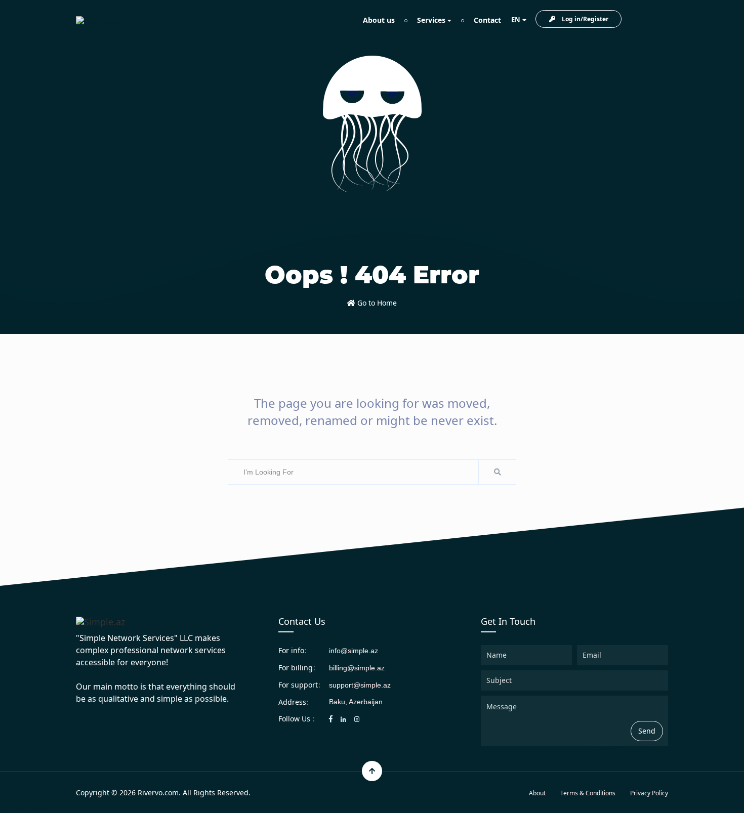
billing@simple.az (357, 668)
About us (379, 20)
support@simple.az (360, 685)
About (537, 793)
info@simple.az (353, 651)
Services (432, 20)
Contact (487, 20)
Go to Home (376, 303)
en (515, 19)
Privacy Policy (649, 793)
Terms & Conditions (587, 793)
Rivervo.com (158, 792)
